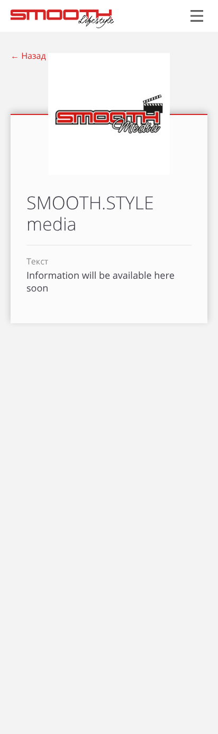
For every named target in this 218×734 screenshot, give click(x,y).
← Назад (28, 55)
